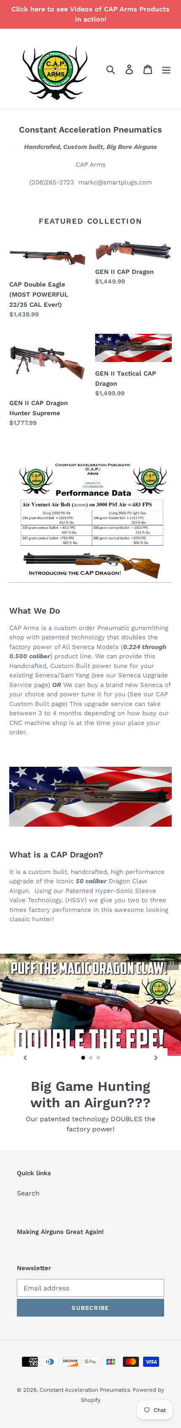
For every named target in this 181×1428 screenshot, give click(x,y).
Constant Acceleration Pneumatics (85, 1380)
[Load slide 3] (98, 1058)
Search (28, 1183)
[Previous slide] (25, 1057)
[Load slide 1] (83, 1058)
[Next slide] (156, 1057)
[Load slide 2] (91, 1058)
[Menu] (166, 69)
